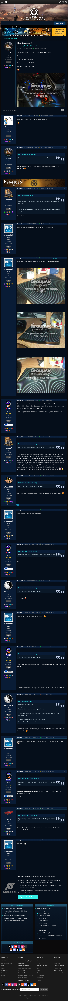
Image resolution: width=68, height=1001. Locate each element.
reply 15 (36, 778)
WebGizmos (8, 592)
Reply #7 (20, 437)
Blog (38, 963)
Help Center (57, 961)
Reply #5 (20, 258)
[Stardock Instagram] (22, 946)
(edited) (55, 258)
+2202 (8, 498)
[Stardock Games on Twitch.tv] (19, 946)
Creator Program (41, 975)
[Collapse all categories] (65, 908)
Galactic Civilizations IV (24, 966)
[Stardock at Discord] (14, 950)
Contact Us (40, 978)
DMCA (40, 998)
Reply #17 (20, 808)
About (38, 961)
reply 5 (36, 483)
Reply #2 (20, 147)
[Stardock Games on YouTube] (15, 946)
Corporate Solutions (6, 963)
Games (20, 958)
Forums (39, 980)
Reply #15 (20, 737)
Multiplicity (4, 973)
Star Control (21, 970)
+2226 (8, 246)
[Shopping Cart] (63, 2)
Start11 (3, 966)
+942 (8, 62)
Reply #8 (20, 476)
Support (57, 958)
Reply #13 (20, 647)
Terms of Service (33, 998)
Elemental (21, 963)
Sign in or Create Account (28, 897)
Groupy (3, 975)
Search (15, 27)
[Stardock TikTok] (17, 950)
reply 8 (35, 551)
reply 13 (29, 701)
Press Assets (40, 973)
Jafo (8, 411)
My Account (57, 963)
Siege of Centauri (22, 978)
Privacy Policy (24, 998)
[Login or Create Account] (60, 2)
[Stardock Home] (6, 2)
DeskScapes (4, 970)
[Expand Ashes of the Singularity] (35, 908)
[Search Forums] (66, 2)
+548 (8, 828)
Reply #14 (20, 694)
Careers (39, 968)
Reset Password (58, 970)
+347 (8, 136)
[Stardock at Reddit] (11, 950)
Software (4, 958)
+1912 (8, 420)
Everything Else (11, 38)
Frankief (8, 200)
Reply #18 (20, 840)
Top (64, 115)
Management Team (42, 966)
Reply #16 (20, 772)
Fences (3, 968)
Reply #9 (20, 510)
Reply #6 (20, 400)
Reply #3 (20, 188)
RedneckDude (8, 235)
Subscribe (43, 989)
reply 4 (36, 444)
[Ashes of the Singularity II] (34, 14)
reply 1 (33, 154)
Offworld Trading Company (25, 975)
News (38, 970)
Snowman (8, 127)
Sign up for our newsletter (10, 989)
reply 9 (36, 588)
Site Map (45, 998)
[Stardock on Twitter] (9, 946)
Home (3, 38)
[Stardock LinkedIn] (20, 950)
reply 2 (32, 195)
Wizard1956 (8, 487)
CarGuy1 (8, 819)
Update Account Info (59, 973)
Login (20, 27)
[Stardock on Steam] (25, 946)
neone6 (8, 53)
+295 (8, 209)
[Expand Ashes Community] (37, 913)
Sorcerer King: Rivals (23, 980)
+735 (8, 601)
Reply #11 (20, 581)
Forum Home (8, 27)
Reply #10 (20, 544)
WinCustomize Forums (40, 48)
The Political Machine (23, 973)
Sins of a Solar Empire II (24, 968)
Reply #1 (19, 116)
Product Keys (57, 968)
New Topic (59, 23)
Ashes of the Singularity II (25, 961)
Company (40, 958)
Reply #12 (20, 613)
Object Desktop (5, 961)
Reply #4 (20, 224)
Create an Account (59, 966)
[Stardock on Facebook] (12, 946)
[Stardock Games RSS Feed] (23, 950)
